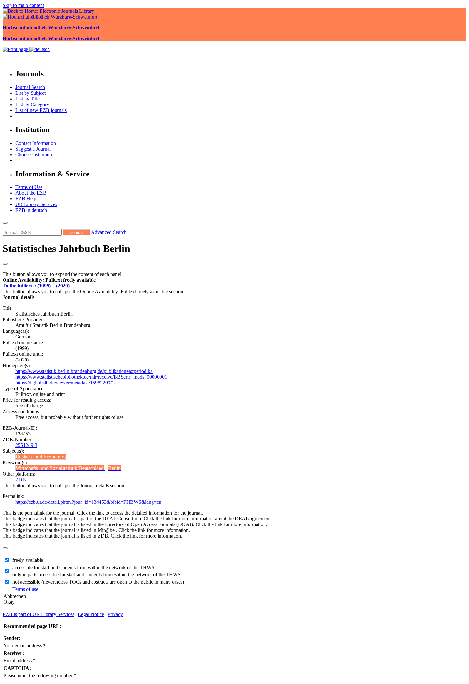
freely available (27, 560)
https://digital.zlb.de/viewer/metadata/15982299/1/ (65, 382)
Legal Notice (91, 614)
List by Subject (30, 93)
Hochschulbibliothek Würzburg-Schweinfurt (51, 27)
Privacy (115, 614)
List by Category (32, 104)
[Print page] (16, 49)
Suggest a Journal (33, 149)
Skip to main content (23, 5)
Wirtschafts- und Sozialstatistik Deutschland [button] (60, 468)
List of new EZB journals (41, 110)
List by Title (27, 98)
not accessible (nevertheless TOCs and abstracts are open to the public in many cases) (98, 581)
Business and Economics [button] (41, 456)
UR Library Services (36, 204)
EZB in (31, 210)
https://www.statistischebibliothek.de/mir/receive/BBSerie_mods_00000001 (91, 377)
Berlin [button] (114, 468)
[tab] (234, 280)
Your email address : (25, 645)
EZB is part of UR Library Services (38, 614)
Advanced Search (109, 232)
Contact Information (35, 143)
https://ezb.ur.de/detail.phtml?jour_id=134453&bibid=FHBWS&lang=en (88, 502)
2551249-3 (26, 445)
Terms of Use (28, 187)
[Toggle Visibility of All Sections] (5, 264)
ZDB (20, 479)
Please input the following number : (41, 675)
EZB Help (25, 198)
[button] (49, 280)
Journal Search (30, 87)
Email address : (20, 660)
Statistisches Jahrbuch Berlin (66, 248)
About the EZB (31, 193)
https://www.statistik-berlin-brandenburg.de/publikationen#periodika (84, 371)
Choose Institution (33, 154)
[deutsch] (39, 49)
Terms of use (25, 589)
